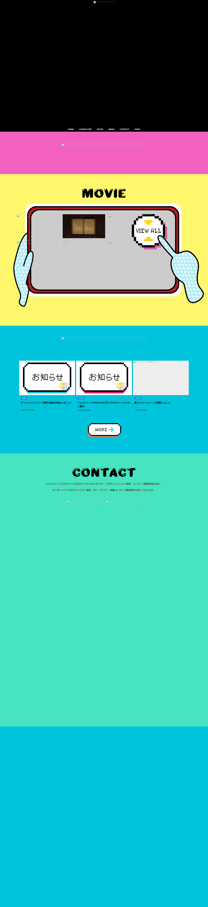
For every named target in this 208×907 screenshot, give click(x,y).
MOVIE (100, 129)
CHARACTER (85, 129)
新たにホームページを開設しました (152, 402)
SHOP (137, 129)
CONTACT (124, 129)
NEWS (111, 129)
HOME (71, 129)
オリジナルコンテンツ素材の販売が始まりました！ (47, 402)
